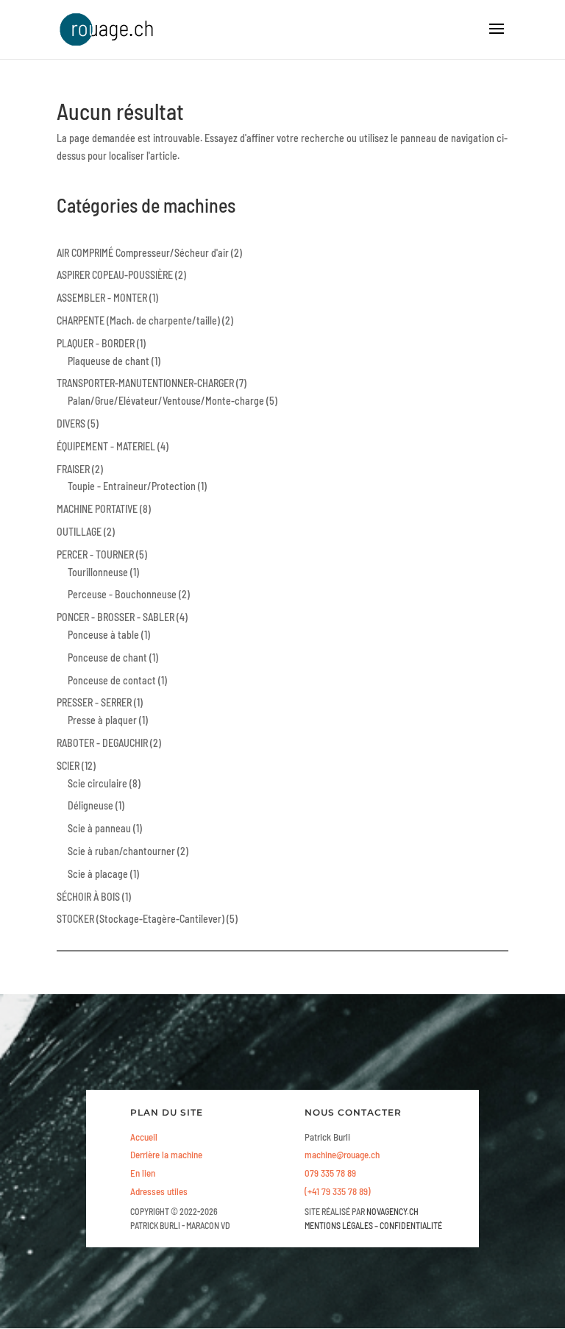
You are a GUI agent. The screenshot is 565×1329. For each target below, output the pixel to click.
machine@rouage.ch (342, 1154)
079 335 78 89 (330, 1173)
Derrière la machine (166, 1154)
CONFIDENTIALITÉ (411, 1225)
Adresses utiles (159, 1191)
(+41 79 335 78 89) (338, 1191)
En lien (142, 1173)
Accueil (143, 1137)
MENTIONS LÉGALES (339, 1225)
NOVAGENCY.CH (392, 1211)
